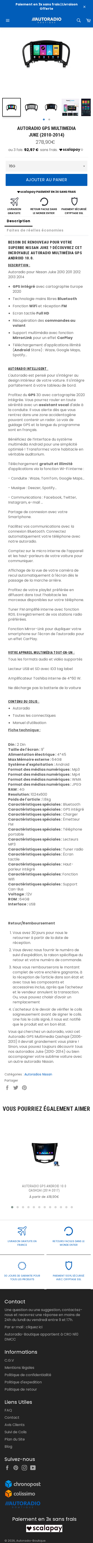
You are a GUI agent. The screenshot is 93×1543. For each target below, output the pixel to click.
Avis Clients (15, 1424)
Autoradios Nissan (38, 1074)
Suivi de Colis (16, 1432)
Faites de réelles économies (35, 230)
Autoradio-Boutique (31, 1541)
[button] (12, 1207)
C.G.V (9, 1360)
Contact (12, 1417)
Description (18, 221)
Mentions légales (19, 1367)
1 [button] (44, 119)
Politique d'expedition (23, 1382)
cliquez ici (34, 1327)
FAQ (8, 1410)
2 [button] (49, 119)
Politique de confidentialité (28, 1374)
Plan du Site (15, 1439)
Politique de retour (21, 1389)
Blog (8, 1446)
